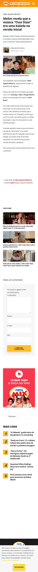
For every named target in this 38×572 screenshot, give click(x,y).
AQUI (12, 183)
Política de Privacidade (10, 560)
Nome (10, 316)
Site (8, 335)
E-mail (10, 326)
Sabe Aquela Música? (11, 14)
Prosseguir (19, 567)
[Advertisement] (21, 197)
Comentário (11, 295)
